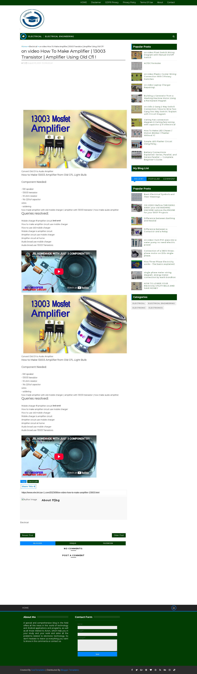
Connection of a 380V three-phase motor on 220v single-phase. (159, 253)
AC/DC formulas (152, 63)
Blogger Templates (70, 670)
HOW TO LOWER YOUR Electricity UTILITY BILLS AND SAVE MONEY (159, 285)
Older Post (119, 535)
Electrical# (33, 481)
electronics (156, 308)
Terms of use (146, 2)
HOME (83, 2)
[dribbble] (155, 670)
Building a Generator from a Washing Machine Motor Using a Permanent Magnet (160, 98)
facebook (108, 543)
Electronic (139, 308)
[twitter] (137, 670)
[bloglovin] (151, 670)
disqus (73, 543)
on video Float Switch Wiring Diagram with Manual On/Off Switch (159, 54)
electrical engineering (161, 303)
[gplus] (141, 670)
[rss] (160, 670)
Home (24, 46)
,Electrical (48, 63)
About (160, 2)
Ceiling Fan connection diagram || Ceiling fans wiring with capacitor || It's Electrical (160, 122)
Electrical (35, 36)
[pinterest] (146, 670)
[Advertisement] (73, 88)
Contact (171, 2)
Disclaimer (96, 2)
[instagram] (170, 670)
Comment (169, 179)
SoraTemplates (38, 670)
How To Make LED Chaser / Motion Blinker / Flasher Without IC (158, 132)
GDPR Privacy (112, 2)
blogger (37, 543)
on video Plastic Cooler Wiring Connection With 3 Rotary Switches (160, 76)
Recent (139, 179)
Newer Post (27, 535)
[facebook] (132, 670)
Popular (154, 179)
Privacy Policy (129, 2)
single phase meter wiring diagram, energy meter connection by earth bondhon (160, 274)
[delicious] (174, 670)
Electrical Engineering (59, 36)
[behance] (165, 670)
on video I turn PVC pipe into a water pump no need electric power (160, 242)
